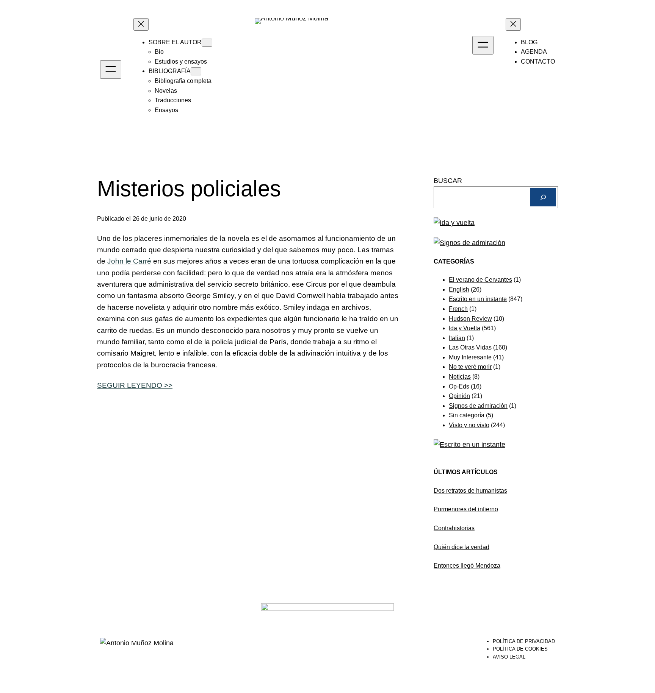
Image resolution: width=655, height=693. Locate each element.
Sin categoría (466, 415)
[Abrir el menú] (110, 69)
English (459, 289)
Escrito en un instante (478, 299)
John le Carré (129, 261)
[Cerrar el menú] (141, 24)
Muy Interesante (470, 357)
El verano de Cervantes (480, 279)
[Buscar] (543, 197)
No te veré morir (470, 367)
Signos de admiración (478, 406)
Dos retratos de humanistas (470, 490)
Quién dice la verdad (461, 547)
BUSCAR (448, 180)
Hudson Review (470, 318)
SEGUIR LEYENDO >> (134, 385)
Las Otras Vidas (470, 347)
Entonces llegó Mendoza (467, 565)
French (458, 309)
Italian (457, 338)
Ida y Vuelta (464, 328)
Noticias (460, 376)
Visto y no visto (469, 425)
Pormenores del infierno (466, 509)
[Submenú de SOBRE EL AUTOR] (207, 43)
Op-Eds (459, 386)
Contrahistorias (454, 528)
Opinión (459, 396)
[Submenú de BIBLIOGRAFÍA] (196, 71)
